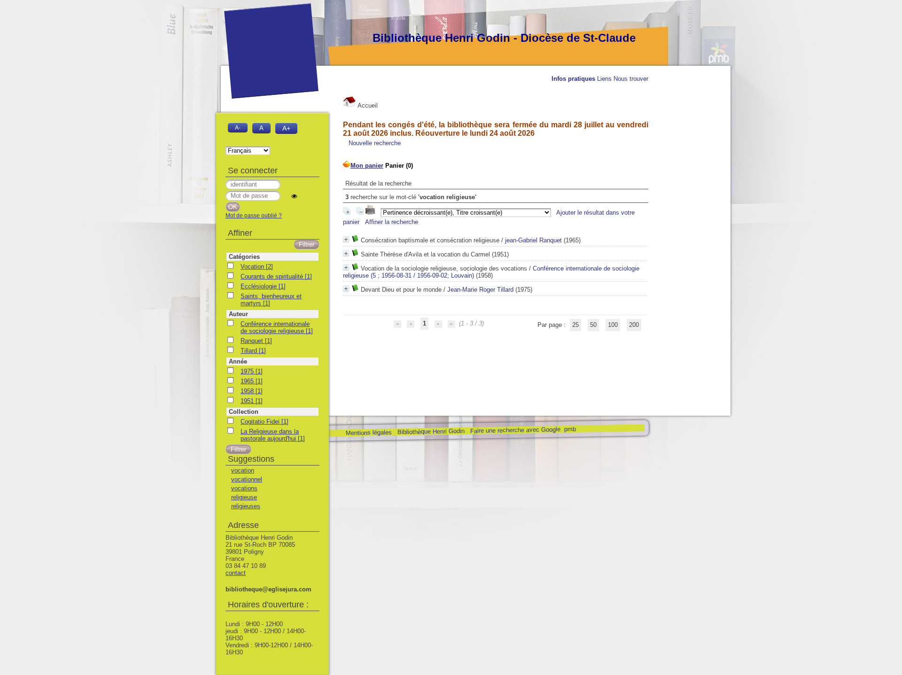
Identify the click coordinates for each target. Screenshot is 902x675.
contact (236, 572)
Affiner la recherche (391, 221)
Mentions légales (368, 433)
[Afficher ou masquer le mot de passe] (294, 196)
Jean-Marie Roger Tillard (480, 289)
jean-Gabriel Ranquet (533, 240)
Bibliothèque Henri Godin (430, 431)
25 (575, 324)
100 (613, 324)
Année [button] (238, 361)
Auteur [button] (238, 314)
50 (593, 324)
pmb (569, 429)
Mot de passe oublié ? (254, 215)
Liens (604, 78)
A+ (286, 128)
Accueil (367, 105)
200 (634, 324)
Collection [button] (243, 411)
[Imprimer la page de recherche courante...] (371, 212)
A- (238, 127)
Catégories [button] (244, 256)
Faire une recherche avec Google (515, 430)
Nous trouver (631, 78)
